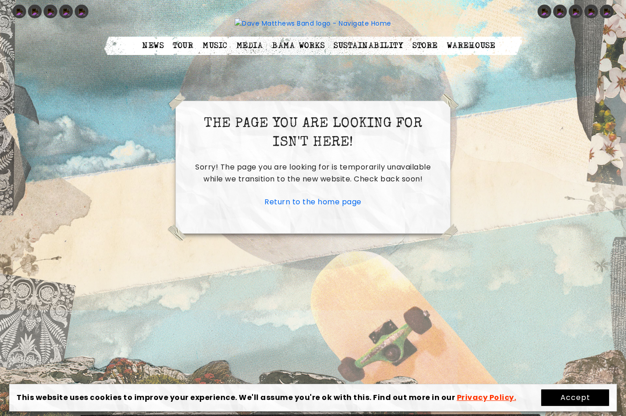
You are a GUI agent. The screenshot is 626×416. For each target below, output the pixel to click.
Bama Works (298, 45)
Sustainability (368, 45)
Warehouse (471, 45)
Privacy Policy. (486, 397)
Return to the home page (313, 202)
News (153, 45)
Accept (575, 397)
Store (425, 45)
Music (215, 45)
